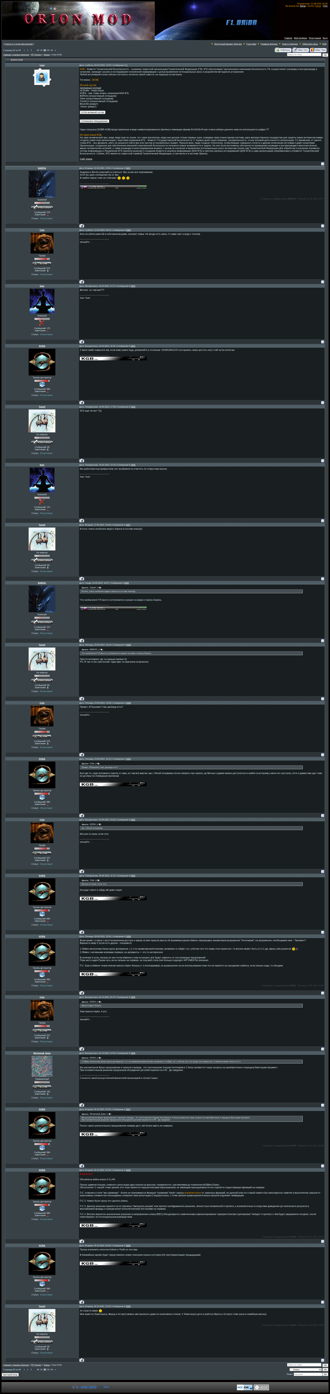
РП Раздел (36, 54)
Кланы (47, 54)
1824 (133, 346)
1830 (128, 703)
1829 (128, 645)
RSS (325, 6)
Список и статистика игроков (19, 44)
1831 (128, 759)
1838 (128, 1170)
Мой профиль (300, 38)
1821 (128, 168)
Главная (288, 38)
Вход (325, 38)
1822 (128, 230)
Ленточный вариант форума (228, 44)
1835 (133, 997)
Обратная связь (310, 44)
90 (38, 50)
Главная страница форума (16, 54)
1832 (133, 820)
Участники (251, 44)
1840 (128, 1306)
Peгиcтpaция (315, 38)
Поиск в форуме (290, 44)
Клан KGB (57, 54)
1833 (133, 875)
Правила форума (269, 44)
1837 (128, 1109)
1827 (128, 525)
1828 (126, 583)
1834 (128, 936)
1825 (133, 407)
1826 (133, 465)
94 (52, 50)
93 (48, 50)
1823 (133, 286)
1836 (133, 1053)
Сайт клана (86, 159)
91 (41, 50)
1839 (128, 1245)
